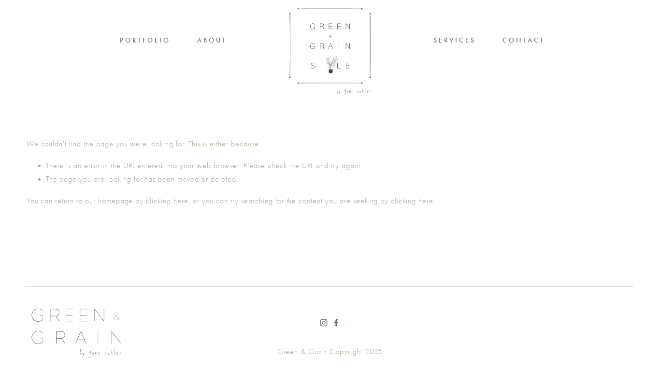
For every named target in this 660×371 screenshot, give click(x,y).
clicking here (167, 201)
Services (454, 40)
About (212, 40)
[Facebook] (336, 323)
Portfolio (145, 40)
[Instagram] (324, 323)
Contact (523, 40)
